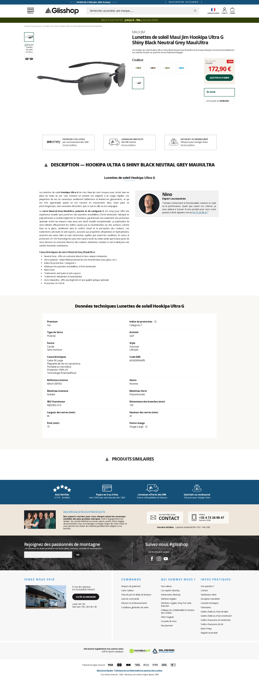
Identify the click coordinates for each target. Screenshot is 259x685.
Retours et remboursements (134, 603)
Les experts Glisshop (170, 590)
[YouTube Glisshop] (166, 559)
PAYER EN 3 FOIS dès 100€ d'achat (93, 2)
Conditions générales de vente (135, 607)
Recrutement (167, 625)
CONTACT (169, 518)
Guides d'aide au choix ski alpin (214, 611)
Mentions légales (168, 598)
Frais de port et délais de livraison (136, 594)
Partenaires (206, 607)
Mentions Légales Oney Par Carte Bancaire (176, 604)
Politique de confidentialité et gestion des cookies (138, 670)
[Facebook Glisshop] (152, 559)
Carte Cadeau (127, 590)
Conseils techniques (210, 603)
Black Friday (206, 628)
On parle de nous (168, 621)
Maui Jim (138, 32)
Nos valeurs (166, 586)
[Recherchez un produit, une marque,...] (195, 11)
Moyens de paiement (130, 586)
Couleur (137, 59)
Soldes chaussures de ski (212, 624)
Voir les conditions (70, 145)
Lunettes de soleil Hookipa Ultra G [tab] (129, 178)
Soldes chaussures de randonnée (216, 620)
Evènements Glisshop (170, 594)
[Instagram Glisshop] (159, 559)
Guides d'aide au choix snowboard (216, 615)
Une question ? (207, 586)
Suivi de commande (130, 598)
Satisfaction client (208, 594)
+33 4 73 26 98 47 (211, 517)
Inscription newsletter (210, 598)
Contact (204, 590)
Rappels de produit (209, 632)
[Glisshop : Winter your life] (62, 11)
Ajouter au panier (219, 77)
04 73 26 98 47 (199, 212)
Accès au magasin (85, 596)
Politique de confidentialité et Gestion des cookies (177, 611)
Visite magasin (167, 617)
